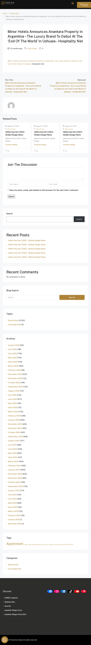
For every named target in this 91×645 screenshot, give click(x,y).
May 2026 (12, 358)
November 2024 (15, 428)
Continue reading (11, 145)
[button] (73, 3)
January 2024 (14, 470)
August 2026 (14, 345)
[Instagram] (56, 591)
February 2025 (14, 416)
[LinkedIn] (63, 591)
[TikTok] (70, 591)
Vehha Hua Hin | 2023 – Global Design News (27, 240)
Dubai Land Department (35, 544)
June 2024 (12, 449)
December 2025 (15, 374)
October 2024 (14, 432)
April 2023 (12, 507)
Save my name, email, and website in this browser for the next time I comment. (44, 190)
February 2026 (14, 370)
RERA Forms (69, 544)
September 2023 (15, 486)
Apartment (14, 544)
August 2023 (14, 490)
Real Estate (14, 13)
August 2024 (14, 441)
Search (9, 214)
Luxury (56, 544)
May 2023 (12, 503)
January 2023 (14, 520)
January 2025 (14, 420)
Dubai (25, 544)
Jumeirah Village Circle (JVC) (15, 614)
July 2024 (12, 445)
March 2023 (13, 511)
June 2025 (12, 399)
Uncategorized (14, 325)
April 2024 (12, 457)
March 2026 (13, 366)
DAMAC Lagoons (11, 598)
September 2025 (15, 387)
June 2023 (12, 499)
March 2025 (13, 412)
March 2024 (13, 461)
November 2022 (15, 524)
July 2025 (12, 395)
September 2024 (15, 436)
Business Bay (10, 602)
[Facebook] (50, 591)
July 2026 (12, 349)
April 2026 (12, 362)
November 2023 (15, 478)
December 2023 (15, 474)
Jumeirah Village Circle (13, 610)
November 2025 (15, 378)
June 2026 (12, 353)
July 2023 (12, 495)
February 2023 (14, 515)
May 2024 (12, 453)
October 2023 (14, 482)
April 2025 (12, 407)
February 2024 (14, 466)
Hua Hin (8, 606)
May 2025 (12, 403)
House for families (48, 544)
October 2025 (14, 383)
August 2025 (13, 391)
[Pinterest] (83, 591)
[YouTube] (77, 591)
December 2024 (15, 424)
